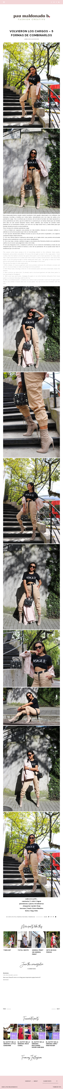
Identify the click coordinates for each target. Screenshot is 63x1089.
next (58, 1009)
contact (28, 1081)
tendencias (31, 917)
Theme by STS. (57, 1087)
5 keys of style (12, 917)
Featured (25, 917)
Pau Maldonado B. (12, 1087)
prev (4, 1009)
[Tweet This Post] (48, 917)
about (36, 1081)
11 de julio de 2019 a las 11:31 (10, 975)
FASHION (19, 917)
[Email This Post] (55, 917)
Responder (6, 979)
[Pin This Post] (53, 917)
